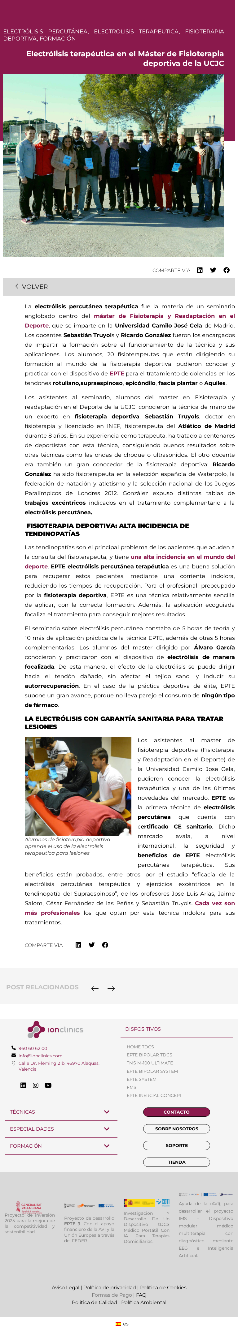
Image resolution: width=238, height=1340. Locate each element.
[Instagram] (35, 1085)
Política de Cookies (163, 1288)
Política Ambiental (143, 1302)
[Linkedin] (23, 1085)
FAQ (141, 1295)
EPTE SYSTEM (141, 1079)
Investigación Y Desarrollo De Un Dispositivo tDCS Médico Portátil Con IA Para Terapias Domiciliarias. (147, 1227)
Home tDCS (140, 1047)
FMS (131, 1087)
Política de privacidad (109, 1288)
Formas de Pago (112, 1295)
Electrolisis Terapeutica (136, 31)
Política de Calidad (94, 1302)
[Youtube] (48, 1085)
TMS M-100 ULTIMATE (150, 1063)
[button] (200, 270)
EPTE (117, 373)
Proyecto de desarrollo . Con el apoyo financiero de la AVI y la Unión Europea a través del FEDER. (89, 1229)
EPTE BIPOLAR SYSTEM (152, 1071)
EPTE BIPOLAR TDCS (149, 1055)
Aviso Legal (65, 1288)
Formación (58, 38)
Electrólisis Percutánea (45, 31)
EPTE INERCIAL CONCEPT (154, 1095)
